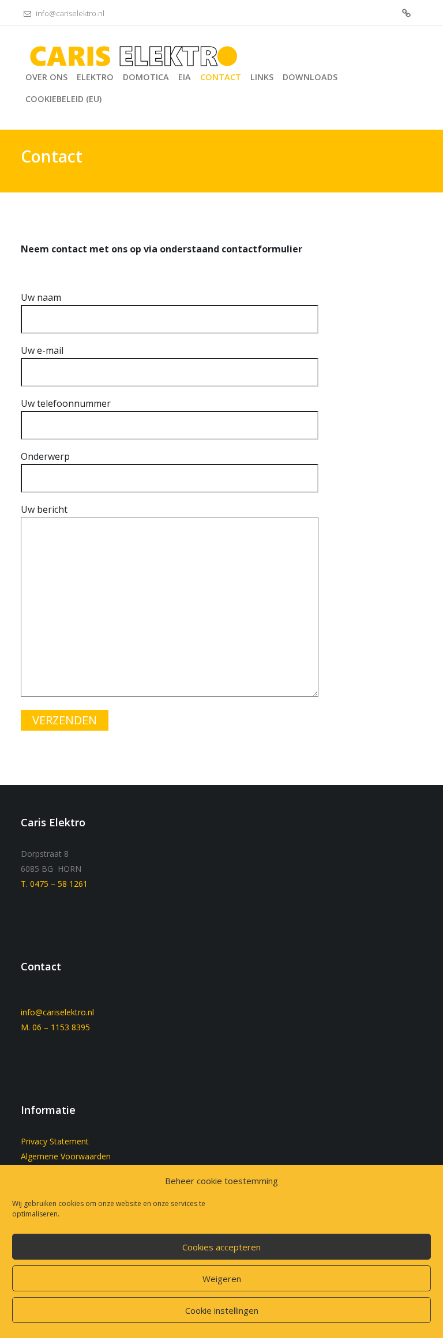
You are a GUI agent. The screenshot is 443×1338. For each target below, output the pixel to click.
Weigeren (221, 1278)
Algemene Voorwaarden (66, 1156)
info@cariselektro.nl (69, 13)
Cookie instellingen (221, 1310)
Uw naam (41, 297)
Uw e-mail (42, 350)
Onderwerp (45, 456)
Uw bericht (44, 509)
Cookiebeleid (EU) (406, 14)
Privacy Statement (55, 1141)
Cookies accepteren (221, 1247)
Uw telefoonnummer (66, 403)
